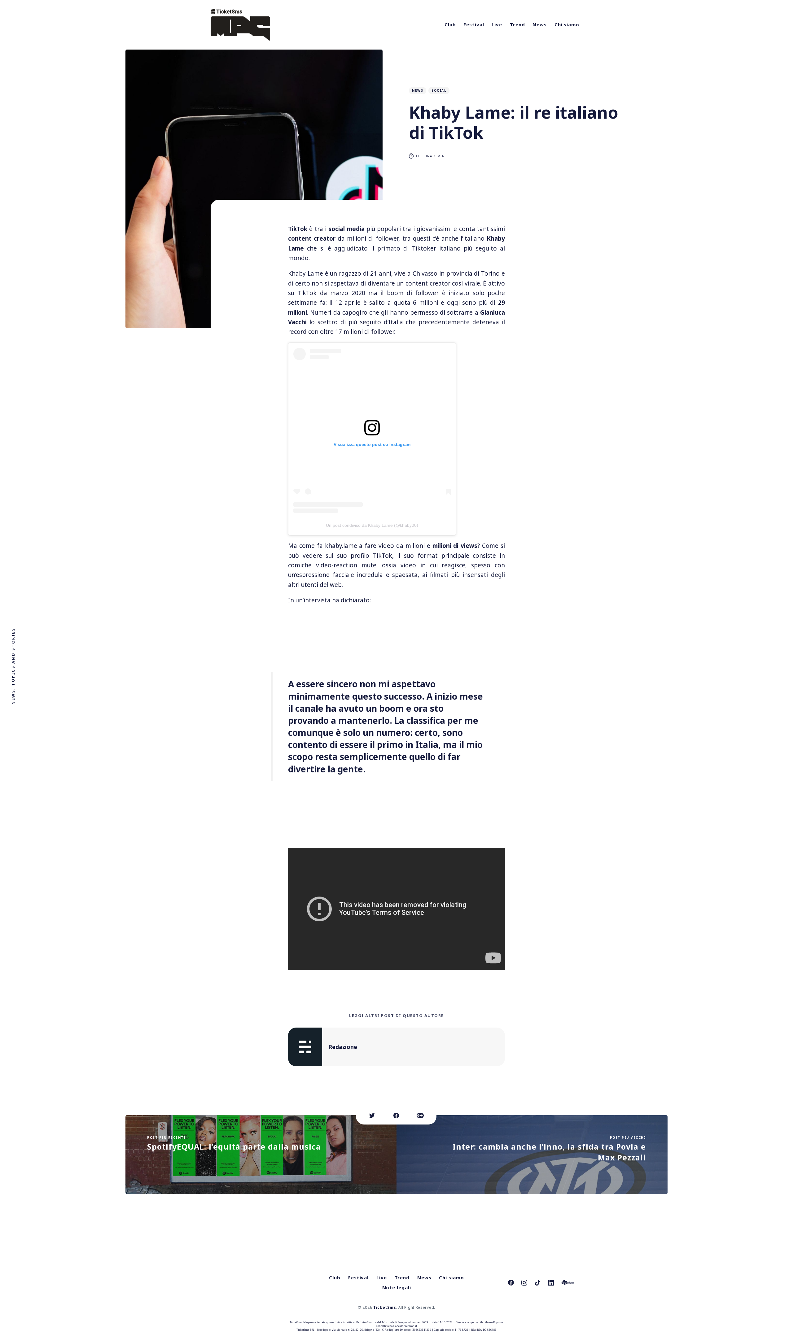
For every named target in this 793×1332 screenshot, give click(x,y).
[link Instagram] (524, 1283)
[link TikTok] (538, 1283)
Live (497, 24)
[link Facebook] (511, 1283)
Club (450, 24)
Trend (517, 24)
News (539, 24)
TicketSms (384, 1307)
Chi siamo (566, 24)
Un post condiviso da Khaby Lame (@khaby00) (372, 525)
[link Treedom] (567, 1283)
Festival (473, 24)
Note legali (396, 1287)
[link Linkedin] (551, 1283)
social (439, 90)
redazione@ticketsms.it (402, 1326)
